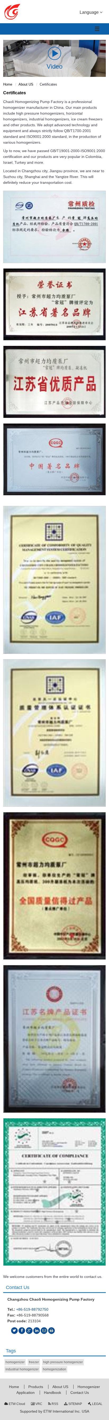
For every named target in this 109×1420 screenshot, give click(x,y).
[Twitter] (14, 1330)
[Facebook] (22, 1330)
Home (7, 84)
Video (54, 66)
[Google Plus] (29, 1330)
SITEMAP (74, 1404)
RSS (54, 1404)
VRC (38, 1404)
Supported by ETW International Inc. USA (54, 1411)
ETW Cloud (16, 1404)
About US (26, 84)
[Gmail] (44, 1330)
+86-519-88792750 (32, 1309)
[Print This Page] (51, 1330)
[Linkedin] (36, 1330)
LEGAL (96, 1404)
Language (90, 12)
